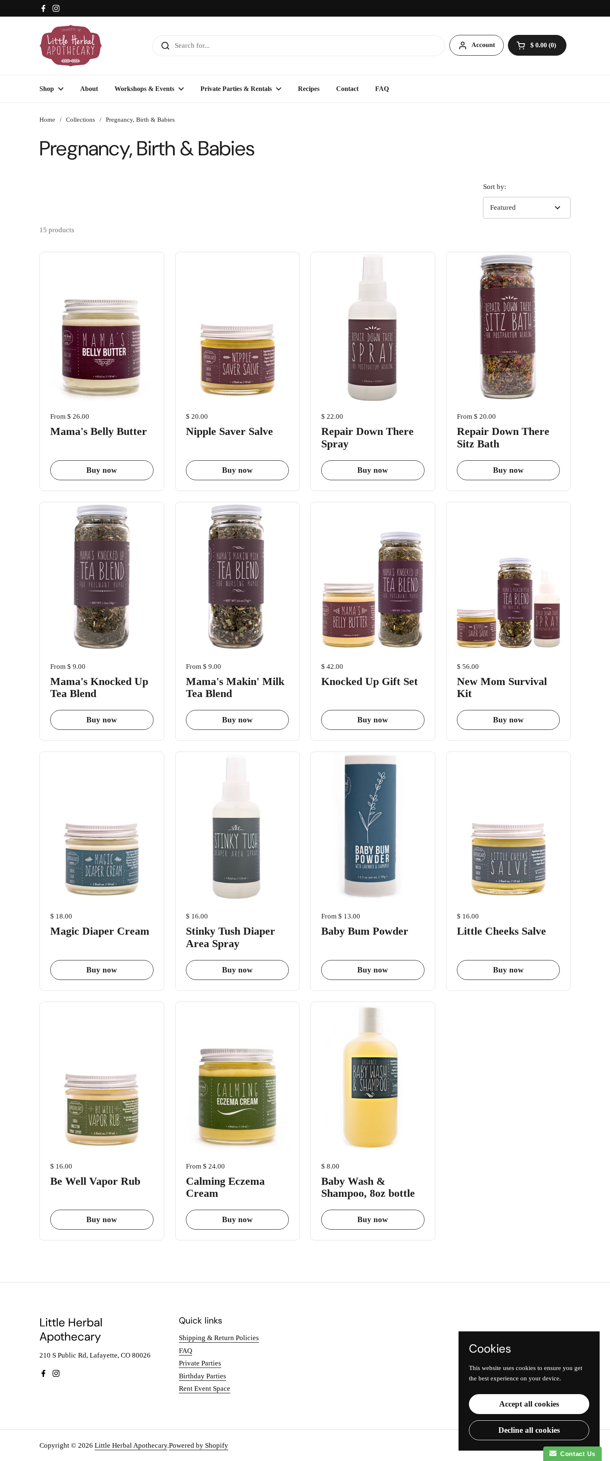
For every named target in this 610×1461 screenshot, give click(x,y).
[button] (537, 45)
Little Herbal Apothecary (131, 1445)
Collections (80, 119)
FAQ (185, 1351)
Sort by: (494, 187)
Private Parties (200, 1363)
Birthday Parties (202, 1376)
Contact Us (575, 1453)
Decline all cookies (529, 1430)
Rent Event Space (204, 1388)
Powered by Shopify (198, 1445)
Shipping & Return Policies (219, 1338)
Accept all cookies (529, 1404)
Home (47, 119)
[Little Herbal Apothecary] (70, 45)
